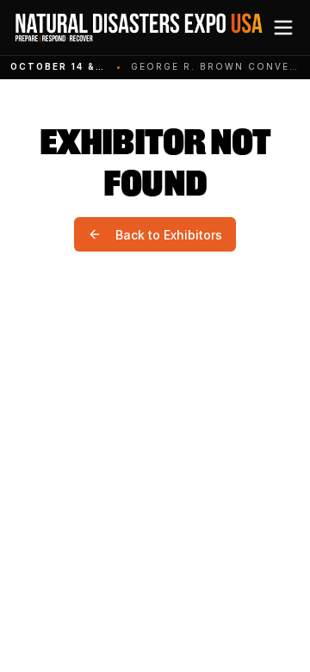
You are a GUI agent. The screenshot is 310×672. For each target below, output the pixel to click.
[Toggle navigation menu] (283, 28)
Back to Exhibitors (168, 234)
